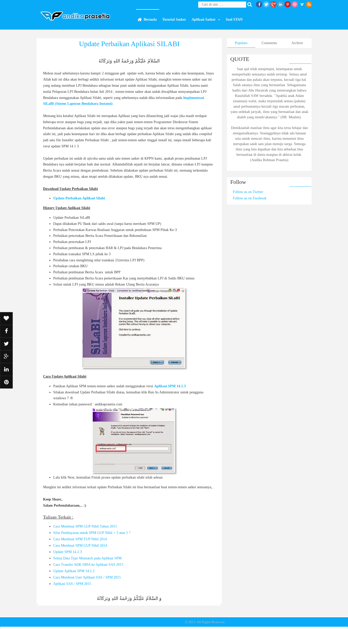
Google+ (273, 4)
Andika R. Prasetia (136, 622)
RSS (309, 4)
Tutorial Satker (174, 19)
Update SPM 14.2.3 (67, 552)
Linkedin (280, 4)
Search (250, 5)
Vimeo (302, 4)
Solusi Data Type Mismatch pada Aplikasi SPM (87, 558)
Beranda (150, 19)
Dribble (295, 4)
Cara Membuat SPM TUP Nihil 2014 (80, 539)
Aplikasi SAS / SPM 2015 (72, 584)
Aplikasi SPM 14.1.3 (170, 386)
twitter (266, 4)
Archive (297, 43)
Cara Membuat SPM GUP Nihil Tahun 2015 (85, 526)
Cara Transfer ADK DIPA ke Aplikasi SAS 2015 (88, 565)
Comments (269, 43)
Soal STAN (234, 19)
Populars (241, 43)
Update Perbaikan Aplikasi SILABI (129, 44)
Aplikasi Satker (204, 19)
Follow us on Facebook (249, 198)
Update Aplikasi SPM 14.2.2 (74, 571)
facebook (259, 4)
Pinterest (288, 4)
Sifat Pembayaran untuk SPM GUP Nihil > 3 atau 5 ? (91, 533)
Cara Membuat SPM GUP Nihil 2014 (80, 545)
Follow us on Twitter (248, 192)
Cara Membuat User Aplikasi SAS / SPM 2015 (87, 577)
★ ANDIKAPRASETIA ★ (166, 622)
